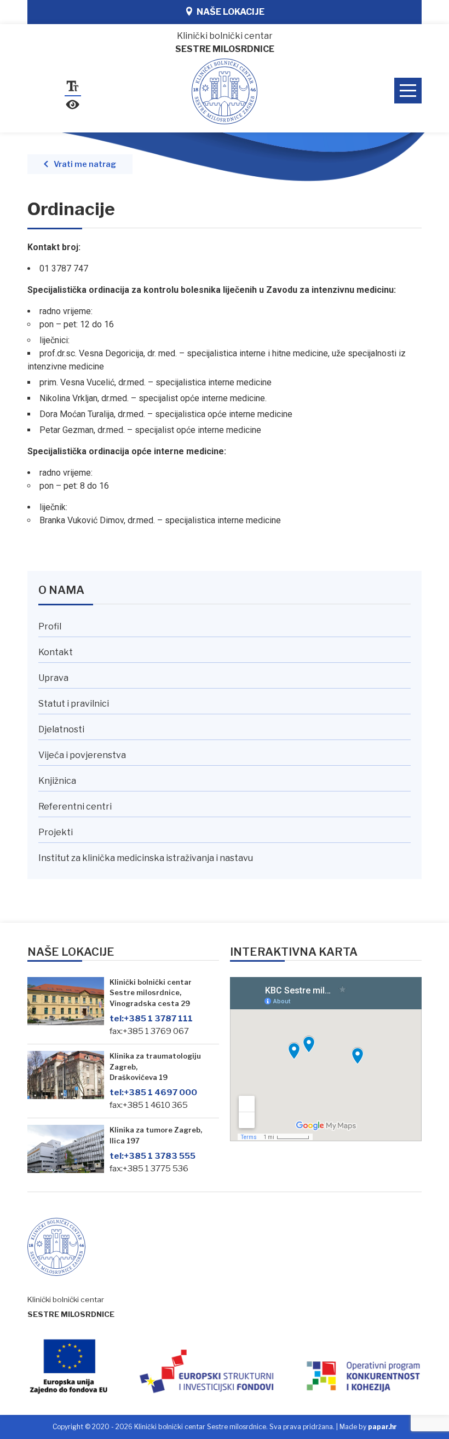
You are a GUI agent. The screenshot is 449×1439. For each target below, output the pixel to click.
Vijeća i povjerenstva (82, 755)
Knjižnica (57, 781)
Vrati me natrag (85, 164)
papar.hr (382, 1427)
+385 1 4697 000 (153, 1092)
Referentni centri (75, 806)
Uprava (53, 678)
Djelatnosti (61, 729)
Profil (49, 626)
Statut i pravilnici (73, 703)
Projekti (55, 832)
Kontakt (55, 652)
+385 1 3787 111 (151, 1018)
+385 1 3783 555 (152, 1156)
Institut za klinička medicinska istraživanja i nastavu (145, 858)
